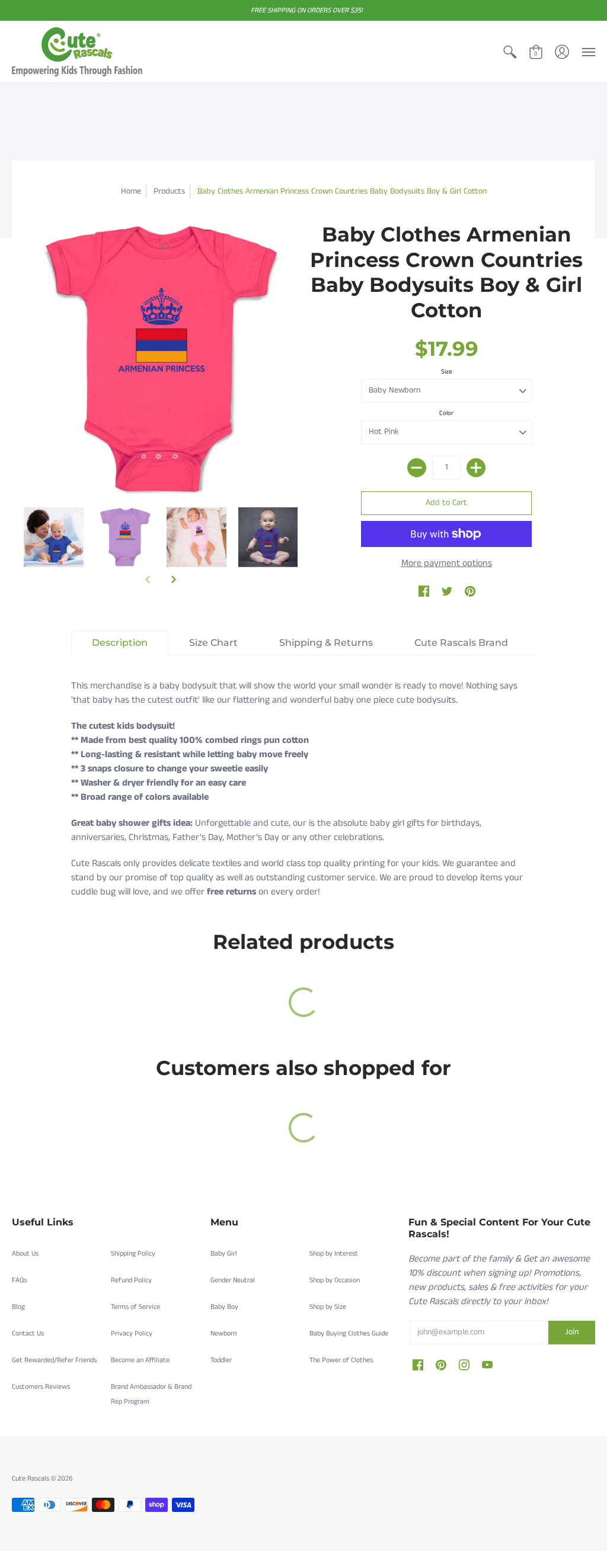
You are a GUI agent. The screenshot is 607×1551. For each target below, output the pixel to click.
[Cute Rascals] (77, 51)
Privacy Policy (131, 1333)
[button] (510, 51)
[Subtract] (416, 467)
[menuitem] (510, 51)
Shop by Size (327, 1307)
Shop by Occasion (334, 1280)
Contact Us (28, 1333)
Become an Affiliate (140, 1360)
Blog (18, 1307)
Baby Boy (224, 1307)
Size (446, 372)
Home (131, 191)
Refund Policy (131, 1280)
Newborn (223, 1333)
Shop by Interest (333, 1253)
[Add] (476, 467)
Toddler (221, 1360)
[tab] (119, 642)
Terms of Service (135, 1307)
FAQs (19, 1280)
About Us (25, 1253)
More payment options (446, 563)
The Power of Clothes (341, 1360)
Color (446, 413)
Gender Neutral (232, 1280)
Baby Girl (223, 1253)
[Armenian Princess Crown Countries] (54, 537)
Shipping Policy (133, 1253)
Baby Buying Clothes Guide (348, 1333)
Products (169, 191)
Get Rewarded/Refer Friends (54, 1360)
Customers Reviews (41, 1387)
